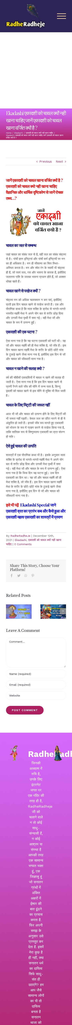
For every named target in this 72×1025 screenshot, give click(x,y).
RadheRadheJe (20, 535)
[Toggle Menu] (62, 16)
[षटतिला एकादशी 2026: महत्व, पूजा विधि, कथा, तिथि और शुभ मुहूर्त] (53, 611)
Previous (45, 161)
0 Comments (23, 544)
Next (59, 161)
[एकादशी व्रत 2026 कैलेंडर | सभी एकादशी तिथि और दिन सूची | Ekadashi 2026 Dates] (19, 611)
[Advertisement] (36, 70)
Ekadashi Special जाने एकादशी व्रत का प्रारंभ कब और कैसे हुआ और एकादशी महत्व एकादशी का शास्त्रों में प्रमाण (35, 511)
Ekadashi (20, 540)
